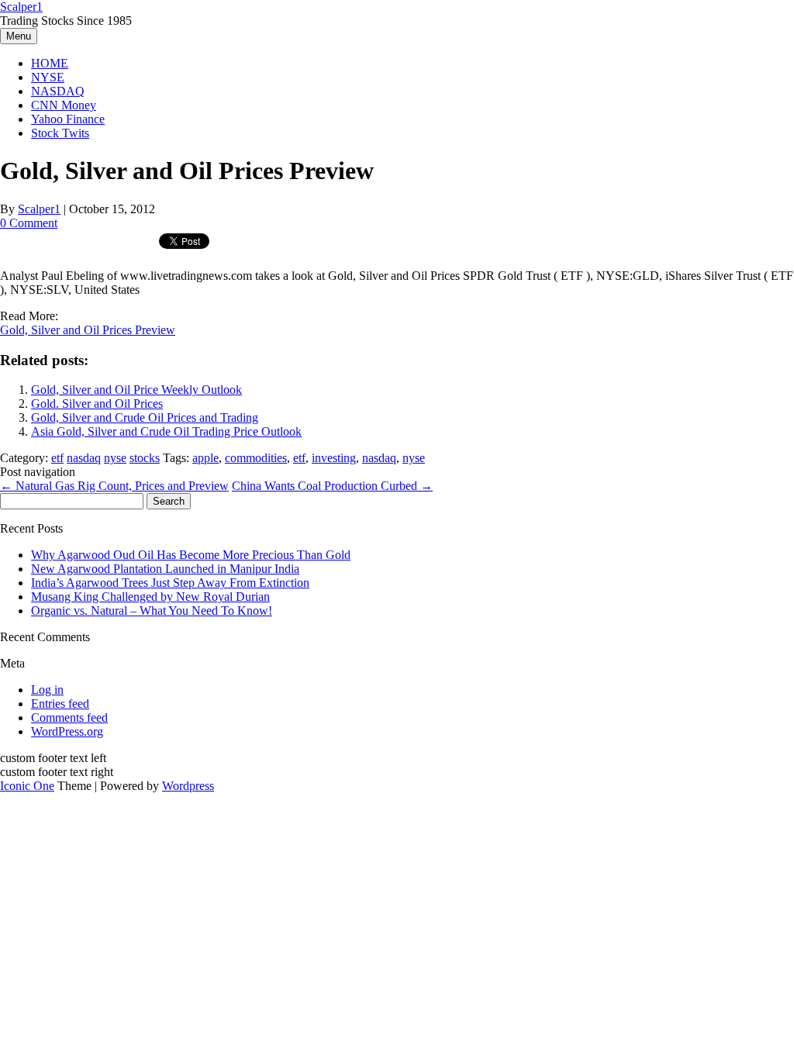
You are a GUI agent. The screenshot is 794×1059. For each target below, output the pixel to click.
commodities (256, 457)
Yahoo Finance (68, 119)
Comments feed (69, 717)
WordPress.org (67, 731)
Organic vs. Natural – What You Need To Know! (151, 610)
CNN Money (63, 105)
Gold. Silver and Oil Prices (97, 403)
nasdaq (84, 457)
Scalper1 (21, 6)
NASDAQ (58, 91)
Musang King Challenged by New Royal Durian (150, 596)
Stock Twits (60, 133)
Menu (18, 36)
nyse (115, 457)
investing (334, 457)
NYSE (47, 77)
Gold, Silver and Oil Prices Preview (87, 329)
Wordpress (188, 785)
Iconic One (27, 785)
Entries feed (60, 703)
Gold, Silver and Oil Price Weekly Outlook (136, 389)
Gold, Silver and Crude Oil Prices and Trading (144, 417)
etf (57, 457)
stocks (144, 457)
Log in (47, 689)
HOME (49, 63)
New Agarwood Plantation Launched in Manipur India (165, 568)
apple (205, 457)
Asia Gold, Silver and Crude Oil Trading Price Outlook (166, 431)
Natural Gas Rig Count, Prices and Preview (114, 485)
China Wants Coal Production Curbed (332, 485)
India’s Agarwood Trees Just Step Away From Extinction (170, 582)
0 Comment (28, 222)
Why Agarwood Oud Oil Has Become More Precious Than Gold (190, 554)
